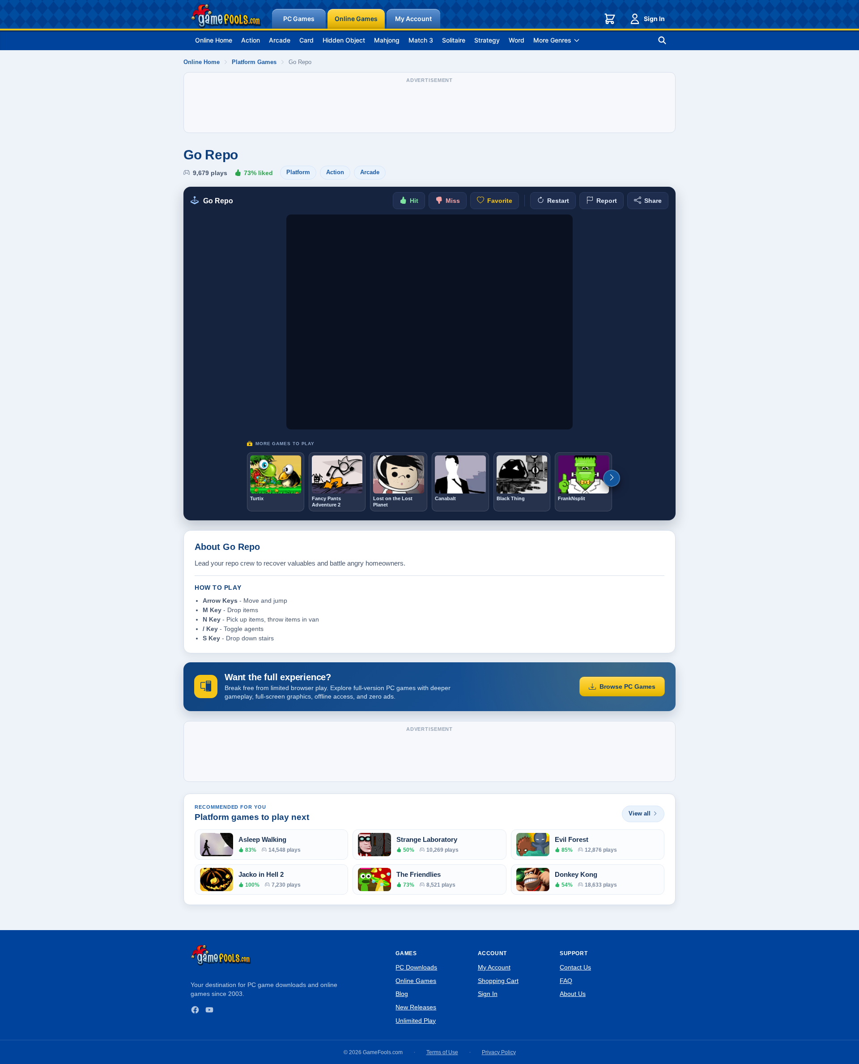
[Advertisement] (429, 107)
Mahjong (387, 40)
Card (306, 40)
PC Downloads (416, 967)
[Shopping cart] (610, 19)
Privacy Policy (499, 1052)
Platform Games (254, 62)
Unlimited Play (415, 1020)
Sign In (654, 18)
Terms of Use (442, 1052)
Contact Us (575, 967)
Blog (401, 993)
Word (516, 40)
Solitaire (453, 40)
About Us (573, 993)
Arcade (279, 40)
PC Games (299, 18)
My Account (413, 18)
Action (250, 40)
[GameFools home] (226, 16)
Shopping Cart (498, 980)
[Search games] (662, 40)
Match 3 (420, 40)
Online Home (213, 40)
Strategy (487, 40)
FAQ (566, 980)
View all (640, 813)
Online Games (356, 18)
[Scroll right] (611, 478)
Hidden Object (344, 40)
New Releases (415, 1007)
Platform (298, 172)
